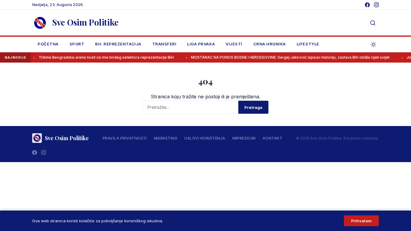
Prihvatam (361, 220)
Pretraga (253, 107)
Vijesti (234, 44)
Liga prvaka (201, 44)
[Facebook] (367, 4)
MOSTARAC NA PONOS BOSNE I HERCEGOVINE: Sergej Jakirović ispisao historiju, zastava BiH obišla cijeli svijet (287, 57)
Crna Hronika (269, 44)
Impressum (243, 138)
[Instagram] (376, 4)
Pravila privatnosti (125, 138)
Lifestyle (308, 44)
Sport (77, 44)
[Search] (373, 23)
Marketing (165, 138)
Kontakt (272, 138)
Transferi (164, 44)
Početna (48, 44)
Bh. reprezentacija (118, 44)
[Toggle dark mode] (373, 44)
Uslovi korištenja (204, 138)
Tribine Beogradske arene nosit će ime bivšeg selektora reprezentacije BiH (103, 57)
